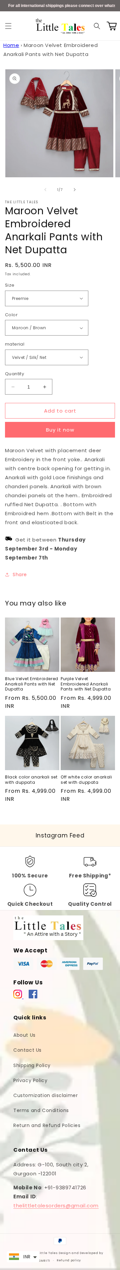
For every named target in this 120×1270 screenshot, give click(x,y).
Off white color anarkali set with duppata (86, 779)
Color (11, 315)
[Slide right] (74, 189)
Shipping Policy (32, 1065)
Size (10, 285)
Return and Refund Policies (47, 1125)
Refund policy (69, 1260)
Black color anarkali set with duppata (31, 779)
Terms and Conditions (41, 1110)
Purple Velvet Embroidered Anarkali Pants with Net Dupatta (86, 684)
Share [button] (20, 574)
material (14, 344)
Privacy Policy (30, 1080)
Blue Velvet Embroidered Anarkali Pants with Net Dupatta (31, 684)
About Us (24, 1035)
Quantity (14, 374)
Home (11, 45)
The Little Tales (43, 1253)
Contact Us (27, 1050)
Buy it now (60, 429)
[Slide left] (45, 189)
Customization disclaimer (45, 1095)
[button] (8, 26)
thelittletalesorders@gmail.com (56, 1205)
